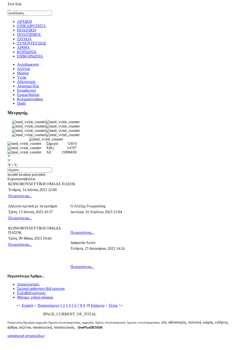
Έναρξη (27, 305)
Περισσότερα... (20, 196)
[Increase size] (7, 8)
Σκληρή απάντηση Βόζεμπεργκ (41, 288)
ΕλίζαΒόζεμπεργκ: (31, 293)
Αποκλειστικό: (28, 284)
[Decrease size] (9, 8)
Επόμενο (98, 305)
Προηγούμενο (48, 305)
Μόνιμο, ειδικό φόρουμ (35, 297)
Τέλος (113, 305)
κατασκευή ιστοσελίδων (26, 336)
